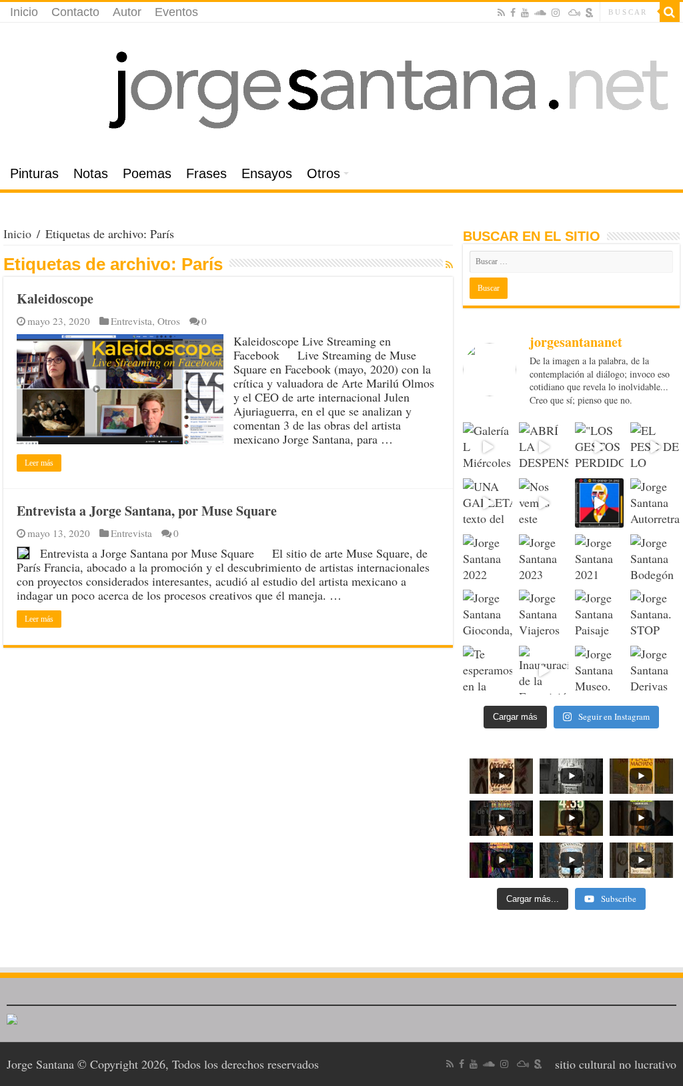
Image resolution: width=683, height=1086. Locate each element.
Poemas (147, 173)
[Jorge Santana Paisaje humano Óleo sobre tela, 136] (599, 614)
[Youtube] (525, 13)
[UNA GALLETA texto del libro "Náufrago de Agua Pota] (487, 503)
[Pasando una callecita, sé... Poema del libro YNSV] (599, 503)
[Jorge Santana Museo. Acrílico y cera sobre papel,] (599, 670)
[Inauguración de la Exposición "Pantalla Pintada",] (543, 670)
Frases (206, 173)
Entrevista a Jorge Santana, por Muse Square (147, 510)
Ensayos (266, 173)
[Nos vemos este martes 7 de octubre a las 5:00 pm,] (543, 503)
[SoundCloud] (540, 13)
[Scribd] (589, 13)
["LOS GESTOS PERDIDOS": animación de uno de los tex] (599, 447)
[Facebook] (513, 13)
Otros (323, 173)
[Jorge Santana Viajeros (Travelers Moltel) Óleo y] (543, 614)
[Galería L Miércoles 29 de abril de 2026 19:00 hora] (487, 447)
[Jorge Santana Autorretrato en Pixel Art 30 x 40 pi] (655, 503)
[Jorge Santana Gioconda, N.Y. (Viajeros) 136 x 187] (487, 614)
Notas (90, 173)
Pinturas (34, 173)
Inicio (24, 12)
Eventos (176, 12)
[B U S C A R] (670, 12)
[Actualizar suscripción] (449, 264)
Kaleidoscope (55, 298)
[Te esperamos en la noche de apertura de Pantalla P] (487, 670)
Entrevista (131, 321)
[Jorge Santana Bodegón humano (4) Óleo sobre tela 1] (655, 559)
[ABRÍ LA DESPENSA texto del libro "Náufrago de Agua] (543, 447)
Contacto (75, 12)
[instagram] (555, 13)
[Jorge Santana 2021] (599, 559)
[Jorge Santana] (341, 90)
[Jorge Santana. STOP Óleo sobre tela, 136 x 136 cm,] (655, 614)
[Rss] (501, 13)
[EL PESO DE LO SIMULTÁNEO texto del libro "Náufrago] (655, 447)
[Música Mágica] (574, 13)
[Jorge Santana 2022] (487, 559)
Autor (127, 12)
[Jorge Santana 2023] (543, 559)
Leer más (39, 463)
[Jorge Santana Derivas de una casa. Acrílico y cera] (655, 670)
